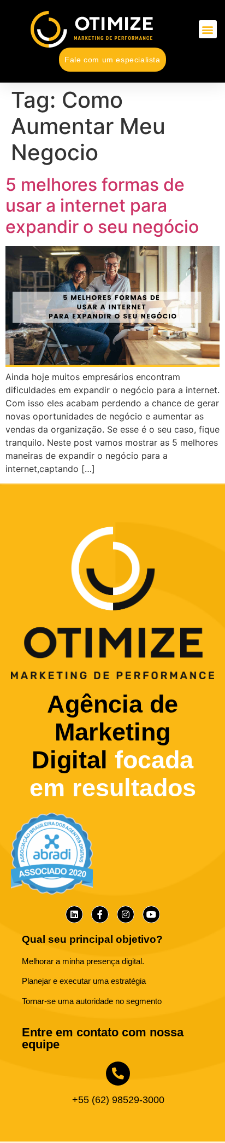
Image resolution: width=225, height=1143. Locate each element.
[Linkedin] (74, 914)
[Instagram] (125, 914)
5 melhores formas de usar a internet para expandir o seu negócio (102, 205)
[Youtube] (151, 914)
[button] (208, 29)
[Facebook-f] (100, 914)
